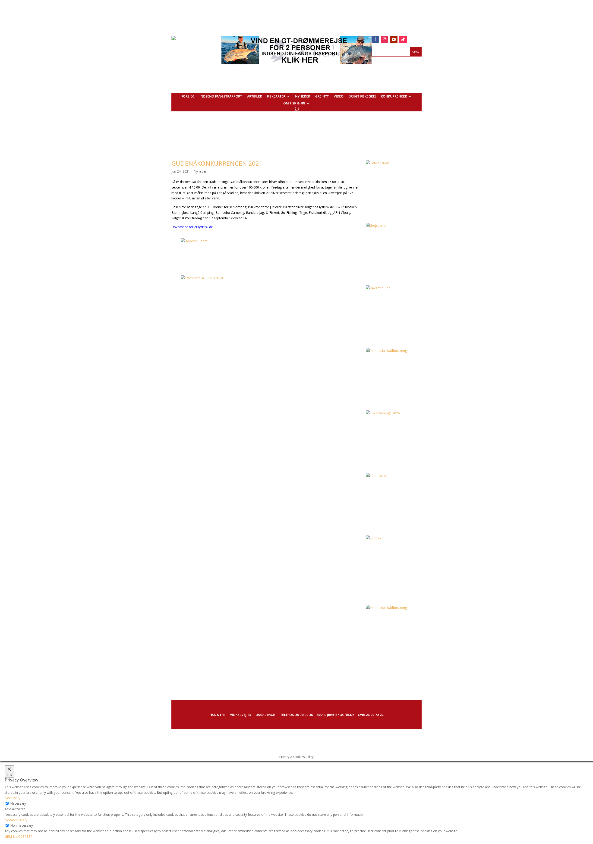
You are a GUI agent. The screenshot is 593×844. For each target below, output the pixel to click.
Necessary (18, 803)
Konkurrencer (394, 96)
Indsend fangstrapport (221, 96)
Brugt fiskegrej (362, 96)
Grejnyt (322, 96)
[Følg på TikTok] (403, 39)
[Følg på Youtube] (393, 39)
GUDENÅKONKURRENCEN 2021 (216, 163)
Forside (188, 96)
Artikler (254, 96)
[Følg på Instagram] (384, 39)
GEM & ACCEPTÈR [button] (18, 836)
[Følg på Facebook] (375, 39)
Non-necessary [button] (16, 820)
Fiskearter (276, 96)
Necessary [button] (12, 798)
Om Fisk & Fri (294, 103)
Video (339, 96)
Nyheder (302, 96)
